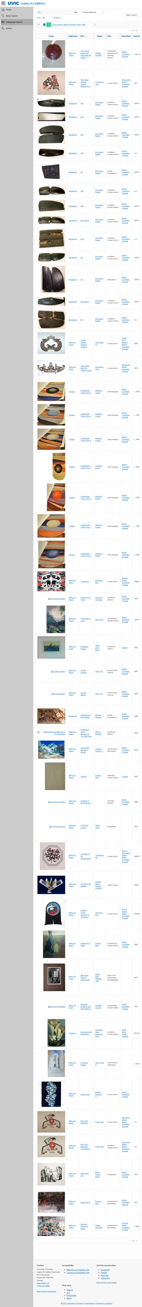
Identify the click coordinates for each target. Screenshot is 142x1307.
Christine (98, 600)
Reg (96, 583)
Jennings (98, 597)
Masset (125, 578)
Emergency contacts (104, 1303)
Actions (56, 18)
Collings (98, 749)
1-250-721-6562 (43, 1286)
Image (51, 36)
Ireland (124, 648)
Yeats (97, 645)
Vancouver (126, 80)
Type (109, 36)
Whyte (97, 732)
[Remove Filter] (95, 24)
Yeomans (98, 913)
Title (86, 36)
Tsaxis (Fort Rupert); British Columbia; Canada (126, 343)
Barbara (98, 734)
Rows (39, 18)
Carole (97, 393)
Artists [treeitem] (9, 28)
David (97, 1122)
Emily (101, 620)
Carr (96, 620)
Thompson (99, 855)
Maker (99, 36)
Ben (102, 1122)
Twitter (104, 1272)
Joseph (98, 1008)
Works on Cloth (72, 1006)
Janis (97, 828)
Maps (69, 1298)
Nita (96, 778)
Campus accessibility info (78, 1272)
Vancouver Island (126, 854)
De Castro (99, 102)
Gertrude (98, 1227)
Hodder (98, 53)
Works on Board (72, 944)
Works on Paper (72, 54)
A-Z (68, 1292)
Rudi (97, 1203)
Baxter (97, 1092)
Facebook (105, 1270)
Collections (72, 36)
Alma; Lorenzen (99, 1033)
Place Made (126, 36)
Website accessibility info (78, 1270)
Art (96, 857)
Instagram (105, 1278)
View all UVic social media (106, 1282)
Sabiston (98, 390)
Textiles (72, 392)
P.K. (101, 671)
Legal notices (90, 1303)
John (97, 84)
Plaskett (98, 1005)
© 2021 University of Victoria (72, 1303)
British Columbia (125, 53)
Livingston (99, 82)
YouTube (104, 1275)
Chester (98, 717)
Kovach (98, 1201)
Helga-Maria (98, 1175)
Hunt (97, 342)
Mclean (98, 715)
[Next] (136, 30)
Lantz (124, 1030)
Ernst (97, 1036)
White (97, 825)
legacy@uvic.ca (43, 1283)
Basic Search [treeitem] (12, 16)
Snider (97, 1225)
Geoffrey (98, 55)
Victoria (125, 1223)
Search (70, 1290)
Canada (125, 56)
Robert (97, 104)
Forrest (98, 775)
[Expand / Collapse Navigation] (3, 3)
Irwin (97, 671)
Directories (71, 1295)
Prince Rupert (124, 910)
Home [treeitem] (8, 9)
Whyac (124, 851)
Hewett (98, 882)
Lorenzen (99, 1030)
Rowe (97, 1172)
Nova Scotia (124, 1033)
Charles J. (99, 751)
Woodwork (73, 103)
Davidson (99, 580)
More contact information (46, 1291)
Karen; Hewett (98, 885)
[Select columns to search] (40, 12)
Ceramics (72, 1033)
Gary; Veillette (98, 977)
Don (96, 915)
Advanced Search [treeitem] (14, 22)
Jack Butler (97, 649)
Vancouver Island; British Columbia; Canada (126, 1122)
